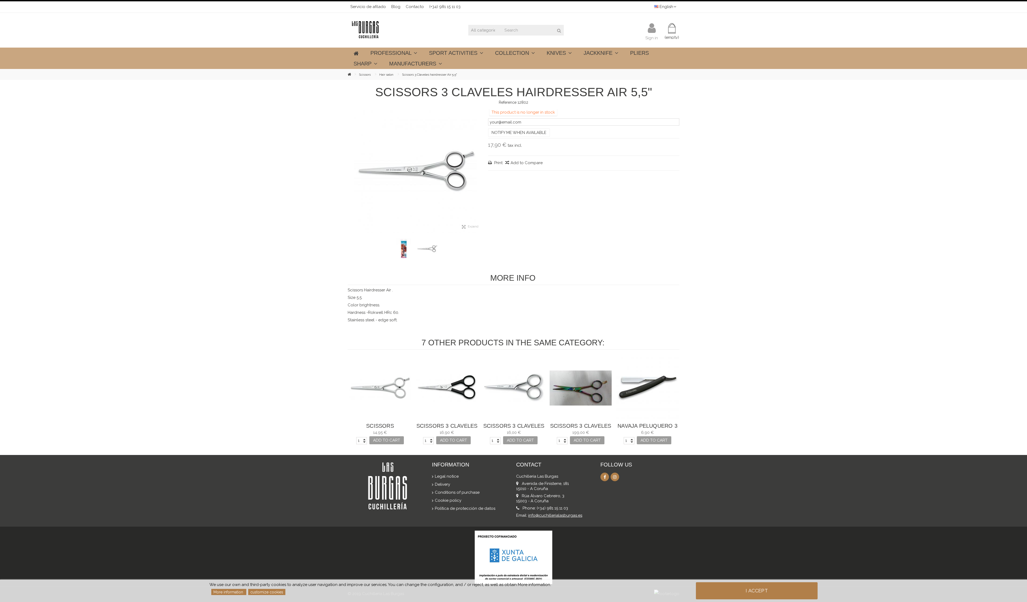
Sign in (651, 38)
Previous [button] (350, 171)
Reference (507, 102)
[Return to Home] (353, 74)
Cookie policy (448, 500)
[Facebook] (604, 477)
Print (498, 162)
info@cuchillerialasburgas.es (555, 515)
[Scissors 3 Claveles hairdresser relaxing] (447, 388)
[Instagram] (615, 477)
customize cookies (266, 592)
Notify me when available (519, 132)
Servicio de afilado (368, 6)
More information (228, 592)
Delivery (442, 484)
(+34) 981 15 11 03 (445, 6)
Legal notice (447, 476)
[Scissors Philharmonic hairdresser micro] (380, 388)
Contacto (415, 6)
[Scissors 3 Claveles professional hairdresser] (581, 388)
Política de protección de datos (465, 508)
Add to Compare (527, 162)
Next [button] (480, 171)
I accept (757, 590)
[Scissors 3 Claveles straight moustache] (514, 388)
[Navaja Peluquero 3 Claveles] (647, 388)
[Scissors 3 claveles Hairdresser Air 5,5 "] (415, 171)
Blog (395, 6)
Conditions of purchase (457, 492)
